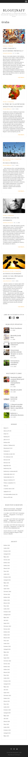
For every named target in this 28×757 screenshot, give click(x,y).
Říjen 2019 (6, 735)
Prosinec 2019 (7, 730)
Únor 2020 (6, 724)
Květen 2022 (7, 666)
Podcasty (6, 451)
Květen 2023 (7, 632)
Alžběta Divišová (8, 222)
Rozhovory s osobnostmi (10, 471)
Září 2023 (6, 620)
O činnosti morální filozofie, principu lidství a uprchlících (16, 406)
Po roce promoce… (11, 163)
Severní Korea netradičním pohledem (14, 362)
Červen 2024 (7, 594)
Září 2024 (6, 585)
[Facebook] (10, 318)
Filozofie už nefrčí (16, 390)
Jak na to (6, 439)
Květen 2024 (7, 597)
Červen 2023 (7, 629)
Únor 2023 (6, 640)
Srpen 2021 (6, 692)
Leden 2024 (6, 608)
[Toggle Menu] (26, 1)
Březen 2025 (7, 568)
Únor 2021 (6, 704)
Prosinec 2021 (7, 681)
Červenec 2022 (7, 660)
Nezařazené (6, 159)
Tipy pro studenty (8, 480)
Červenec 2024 (7, 591)
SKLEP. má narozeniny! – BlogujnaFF (13, 508)
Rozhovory (6, 468)
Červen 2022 (7, 663)
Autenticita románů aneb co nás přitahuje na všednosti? (13, 276)
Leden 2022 (6, 678)
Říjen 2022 (6, 652)
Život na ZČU (7, 160)
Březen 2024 (7, 603)
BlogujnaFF (14, 10)
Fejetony (6, 436)
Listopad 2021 (7, 684)
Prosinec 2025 (7, 551)
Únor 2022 (6, 675)
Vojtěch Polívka (7, 53)
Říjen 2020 (6, 715)
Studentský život (8, 477)
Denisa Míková (7, 109)
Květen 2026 (7, 545)
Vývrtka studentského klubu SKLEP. (12, 510)
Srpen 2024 (6, 588)
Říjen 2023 (6, 617)
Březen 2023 (7, 637)
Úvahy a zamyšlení (8, 101)
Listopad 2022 (7, 649)
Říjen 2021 (6, 686)
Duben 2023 (7, 634)
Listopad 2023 (7, 614)
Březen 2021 (7, 701)
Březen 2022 (7, 672)
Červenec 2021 (7, 695)
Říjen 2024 (6, 582)
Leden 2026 (6, 548)
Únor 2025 (6, 571)
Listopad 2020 (7, 712)
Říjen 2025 (6, 556)
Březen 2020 (7, 721)
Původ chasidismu (16, 328)
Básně (5, 428)
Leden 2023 (6, 643)
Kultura (6, 442)
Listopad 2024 (7, 580)
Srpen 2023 (6, 623)
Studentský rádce (8, 474)
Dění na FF (6, 430)
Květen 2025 (7, 562)
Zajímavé (6, 491)
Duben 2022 (7, 669)
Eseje (5, 433)
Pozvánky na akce (8, 454)
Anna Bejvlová (7, 280)
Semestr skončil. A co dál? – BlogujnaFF (13, 530)
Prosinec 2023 (7, 611)
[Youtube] (17, 318)
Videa (5, 485)
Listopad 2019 (7, 733)
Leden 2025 (6, 574)
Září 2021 (6, 689)
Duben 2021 (7, 698)
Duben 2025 (7, 565)
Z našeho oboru (8, 488)
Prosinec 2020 (7, 710)
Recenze (6, 459)
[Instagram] (13, 318)
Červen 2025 (7, 559)
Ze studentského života (9, 494)
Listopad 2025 (7, 554)
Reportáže (6, 465)
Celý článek (21, 77)
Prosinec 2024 (7, 577)
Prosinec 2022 (7, 646)
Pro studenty (7, 456)
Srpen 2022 (6, 658)
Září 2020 (6, 718)
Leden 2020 (6, 727)
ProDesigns (17, 754)
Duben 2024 (7, 600)
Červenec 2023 (7, 626)
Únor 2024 (6, 606)
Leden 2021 (6, 707)
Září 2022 (6, 655)
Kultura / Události (8, 46)
